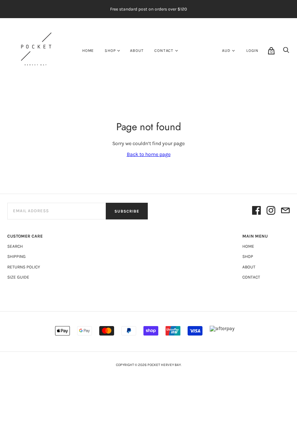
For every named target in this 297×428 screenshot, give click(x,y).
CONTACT (163, 50)
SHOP (110, 50)
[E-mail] (285, 211)
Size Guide (18, 277)
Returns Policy (23, 266)
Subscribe (126, 211)
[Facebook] (256, 211)
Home (88, 50)
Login (252, 50)
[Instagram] (271, 211)
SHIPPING (16, 256)
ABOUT (136, 50)
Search (15, 246)
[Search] (286, 52)
